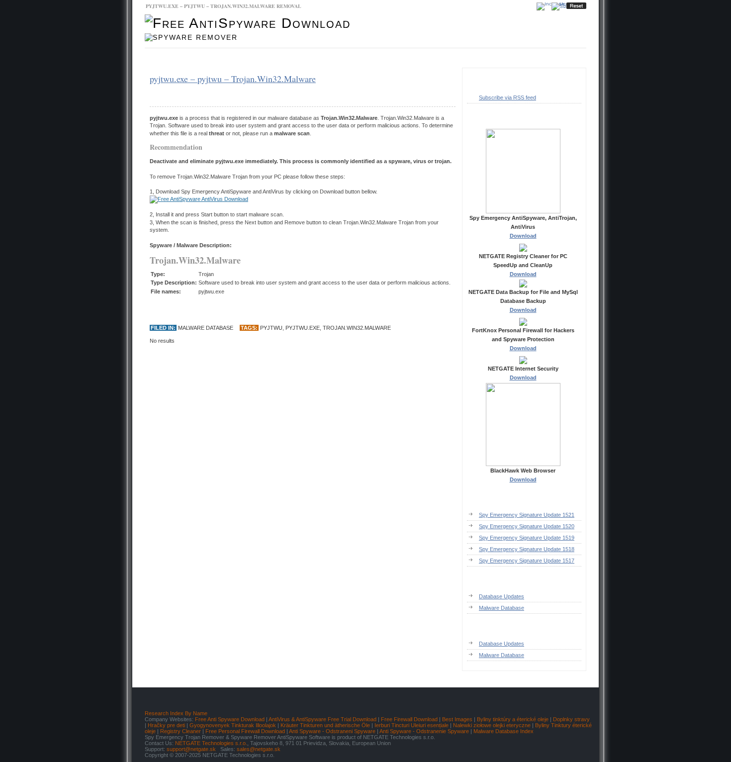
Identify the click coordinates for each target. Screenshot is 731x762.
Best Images (457, 719)
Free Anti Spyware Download (230, 719)
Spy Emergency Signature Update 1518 (526, 549)
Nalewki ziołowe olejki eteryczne (492, 725)
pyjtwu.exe (302, 328)
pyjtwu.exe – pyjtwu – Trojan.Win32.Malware (233, 79)
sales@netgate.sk (258, 749)
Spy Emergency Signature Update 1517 (526, 561)
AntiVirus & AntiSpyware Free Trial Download (322, 719)
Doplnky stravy (571, 719)
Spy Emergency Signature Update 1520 (526, 526)
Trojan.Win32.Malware (357, 328)
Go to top (566, 681)
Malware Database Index (503, 731)
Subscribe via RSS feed (507, 97)
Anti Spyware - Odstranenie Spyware (424, 731)
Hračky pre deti (166, 725)
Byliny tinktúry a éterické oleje (512, 719)
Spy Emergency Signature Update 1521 (526, 515)
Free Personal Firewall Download (245, 731)
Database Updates (234, 58)
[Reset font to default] (576, 5)
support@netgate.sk (191, 749)
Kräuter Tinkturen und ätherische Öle (325, 725)
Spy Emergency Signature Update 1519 (526, 538)
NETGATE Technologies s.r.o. (211, 743)
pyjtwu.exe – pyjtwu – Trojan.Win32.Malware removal (223, 5)
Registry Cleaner (180, 731)
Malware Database (174, 58)
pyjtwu (271, 328)
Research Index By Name (176, 713)
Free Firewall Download (409, 719)
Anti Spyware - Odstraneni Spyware (332, 731)
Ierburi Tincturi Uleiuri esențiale (411, 725)
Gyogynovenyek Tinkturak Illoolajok (232, 725)
